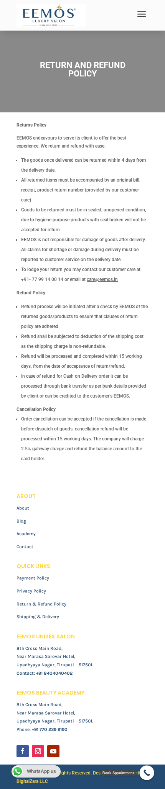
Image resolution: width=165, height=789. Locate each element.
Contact (24, 546)
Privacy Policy (31, 591)
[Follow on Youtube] (53, 751)
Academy (26, 533)
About (22, 508)
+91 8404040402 (54, 673)
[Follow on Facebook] (22, 751)
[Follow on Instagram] (38, 751)
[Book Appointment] (146, 772)
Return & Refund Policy (41, 604)
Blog (21, 521)
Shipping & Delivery (37, 616)
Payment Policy (32, 578)
